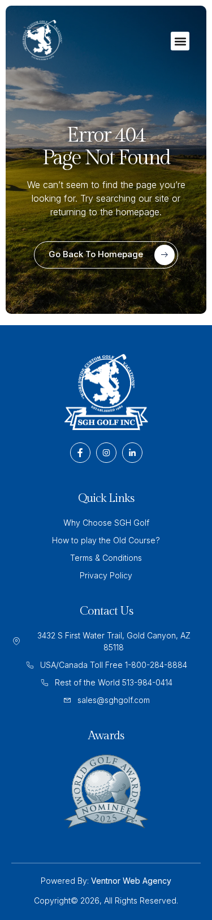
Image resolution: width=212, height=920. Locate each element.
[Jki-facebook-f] (80, 452)
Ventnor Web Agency (131, 880)
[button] (180, 41)
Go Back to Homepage (96, 254)
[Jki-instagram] (106, 452)
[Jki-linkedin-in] (132, 452)
